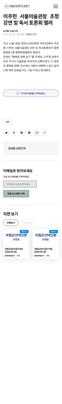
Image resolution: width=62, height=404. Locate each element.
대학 (8, 121)
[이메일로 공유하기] (37, 132)
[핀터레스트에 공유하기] (29, 132)
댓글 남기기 (31, 34)
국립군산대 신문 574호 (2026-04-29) (43, 250)
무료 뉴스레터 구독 (16, 193)
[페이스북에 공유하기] (14, 132)
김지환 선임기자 (17, 148)
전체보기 (11, 222)
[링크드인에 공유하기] (21, 132)
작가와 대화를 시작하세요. (33, 93)
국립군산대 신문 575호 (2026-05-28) (14, 250)
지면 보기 (28, 222)
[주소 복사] (44, 132)
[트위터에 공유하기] (6, 132)
